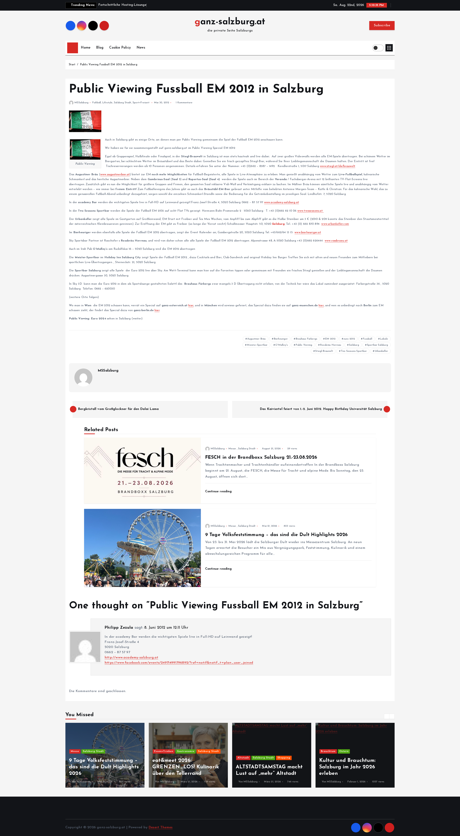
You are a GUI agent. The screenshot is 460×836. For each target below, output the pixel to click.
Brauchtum (252, 751)
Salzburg (354, 345)
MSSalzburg (81, 102)
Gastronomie (110, 751)
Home (85, 47)
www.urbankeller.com (335, 224)
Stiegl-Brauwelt (324, 351)
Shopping (208, 757)
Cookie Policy (120, 47)
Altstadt (168, 757)
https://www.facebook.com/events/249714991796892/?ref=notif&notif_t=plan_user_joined (179, 663)
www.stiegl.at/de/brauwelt (337, 166)
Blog (100, 47)
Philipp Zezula (119, 628)
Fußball (96, 102)
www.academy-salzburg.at (281, 202)
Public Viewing (304, 345)
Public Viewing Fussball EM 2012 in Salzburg (108, 64)
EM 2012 (330, 339)
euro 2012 (349, 339)
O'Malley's (281, 345)
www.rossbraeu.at (336, 240)
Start (72, 64)
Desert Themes (161, 827)
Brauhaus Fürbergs (306, 339)
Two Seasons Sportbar (354, 351)
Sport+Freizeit (141, 102)
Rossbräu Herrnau (330, 345)
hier (191, 305)
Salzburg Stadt (122, 102)
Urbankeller (381, 351)
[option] (112, 755)
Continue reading (219, 491)
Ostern (268, 751)
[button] (386, 716)
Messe (232, 448)
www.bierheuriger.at (308, 232)
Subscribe (382, 25)
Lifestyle (107, 102)
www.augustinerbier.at (115, 174)
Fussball (367, 339)
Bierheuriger (281, 339)
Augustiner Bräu (256, 339)
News (141, 47)
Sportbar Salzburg (377, 345)
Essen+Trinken (88, 751)
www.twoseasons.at (310, 210)
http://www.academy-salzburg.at (131, 657)
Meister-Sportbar (257, 345)
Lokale (384, 339)
